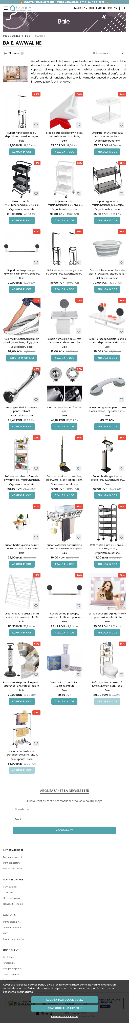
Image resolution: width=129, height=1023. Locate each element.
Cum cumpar (10, 886)
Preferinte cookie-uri (64, 1016)
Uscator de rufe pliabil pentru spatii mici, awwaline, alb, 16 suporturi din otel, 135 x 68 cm (21, 615)
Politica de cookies (39, 988)
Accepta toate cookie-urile (64, 999)
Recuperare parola (12, 968)
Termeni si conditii (12, 857)
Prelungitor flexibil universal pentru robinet (21, 409)
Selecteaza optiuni (22, 358)
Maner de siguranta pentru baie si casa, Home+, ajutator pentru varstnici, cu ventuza (107, 409)
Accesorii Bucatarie (21, 415)
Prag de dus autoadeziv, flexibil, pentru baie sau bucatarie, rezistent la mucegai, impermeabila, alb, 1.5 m (64, 134)
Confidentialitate (11, 862)
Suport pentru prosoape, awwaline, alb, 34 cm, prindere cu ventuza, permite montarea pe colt (64, 615)
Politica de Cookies (12, 868)
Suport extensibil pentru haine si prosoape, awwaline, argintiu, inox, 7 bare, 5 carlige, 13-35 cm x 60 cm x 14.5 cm (64, 546)
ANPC (5, 933)
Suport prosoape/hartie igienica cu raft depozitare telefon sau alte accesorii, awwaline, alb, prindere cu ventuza (107, 340)
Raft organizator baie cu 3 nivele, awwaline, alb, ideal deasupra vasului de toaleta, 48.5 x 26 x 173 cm (107, 684)
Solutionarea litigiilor (13, 939)
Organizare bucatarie (107, 140)
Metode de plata (11, 898)
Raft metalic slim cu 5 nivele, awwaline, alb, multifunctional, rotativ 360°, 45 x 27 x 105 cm (21, 478)
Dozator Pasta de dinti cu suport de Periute (64, 684)
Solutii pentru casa (107, 278)
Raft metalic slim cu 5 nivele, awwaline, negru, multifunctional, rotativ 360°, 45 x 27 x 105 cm (107, 546)
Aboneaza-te (64, 830)
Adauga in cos (21, 151)
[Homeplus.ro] (20, 8)
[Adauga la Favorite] (36, 125)
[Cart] (112, 8)
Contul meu (9, 957)
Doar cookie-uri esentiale (65, 1008)
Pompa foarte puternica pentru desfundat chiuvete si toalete (21, 684)
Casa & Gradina (11, 35)
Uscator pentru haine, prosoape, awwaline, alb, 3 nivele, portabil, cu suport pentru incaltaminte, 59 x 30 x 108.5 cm (21, 753)
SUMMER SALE (33, 2)
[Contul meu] (97, 8)
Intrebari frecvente (12, 927)
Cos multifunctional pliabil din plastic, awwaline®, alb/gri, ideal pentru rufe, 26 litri (22, 340)
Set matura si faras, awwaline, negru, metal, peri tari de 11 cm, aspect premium (64, 478)
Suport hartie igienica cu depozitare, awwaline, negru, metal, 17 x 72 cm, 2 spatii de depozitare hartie (107, 478)
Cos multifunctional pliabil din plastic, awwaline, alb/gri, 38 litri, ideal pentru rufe (107, 272)
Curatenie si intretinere (64, 484)
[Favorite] (80, 8)
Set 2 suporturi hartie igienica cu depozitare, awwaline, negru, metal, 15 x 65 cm (64, 272)
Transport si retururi (13, 903)
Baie (27, 35)
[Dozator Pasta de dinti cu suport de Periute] (64, 660)
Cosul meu (8, 892)
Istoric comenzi (11, 974)
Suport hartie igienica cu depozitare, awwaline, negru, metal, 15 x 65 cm (21, 134)
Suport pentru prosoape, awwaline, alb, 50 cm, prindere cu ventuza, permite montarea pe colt (22, 272)
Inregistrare (9, 962)
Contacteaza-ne (11, 921)
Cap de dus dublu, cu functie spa (64, 409)
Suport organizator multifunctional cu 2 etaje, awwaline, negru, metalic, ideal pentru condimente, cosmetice (107, 203)
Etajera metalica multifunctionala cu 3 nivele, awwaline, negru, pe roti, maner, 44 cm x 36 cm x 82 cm (21, 203)
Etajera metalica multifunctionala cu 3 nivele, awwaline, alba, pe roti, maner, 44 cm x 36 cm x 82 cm (64, 203)
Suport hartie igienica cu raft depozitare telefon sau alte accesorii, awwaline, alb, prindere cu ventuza (64, 340)
